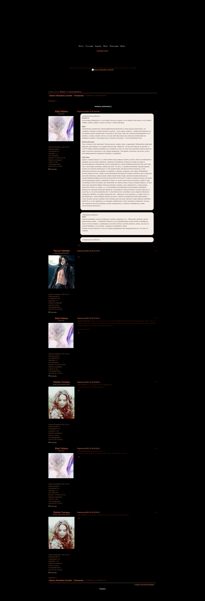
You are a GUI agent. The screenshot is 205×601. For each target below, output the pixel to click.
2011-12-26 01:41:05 (92, 251)
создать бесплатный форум (144, 584)
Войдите (62, 91)
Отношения (78, 95)
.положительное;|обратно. (91, 116)
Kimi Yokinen (61, 111)
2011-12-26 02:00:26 (92, 382)
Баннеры (98, 46)
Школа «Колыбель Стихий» (60, 95)
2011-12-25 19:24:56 (92, 111)
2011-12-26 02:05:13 (92, 512)
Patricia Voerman (61, 381)
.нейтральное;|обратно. (90, 215)
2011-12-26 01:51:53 (92, 318)
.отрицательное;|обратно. (91, 240)
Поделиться (81, 111)
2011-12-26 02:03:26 (92, 448)
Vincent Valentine (61, 250)
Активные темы (102, 51)
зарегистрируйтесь (75, 91)
